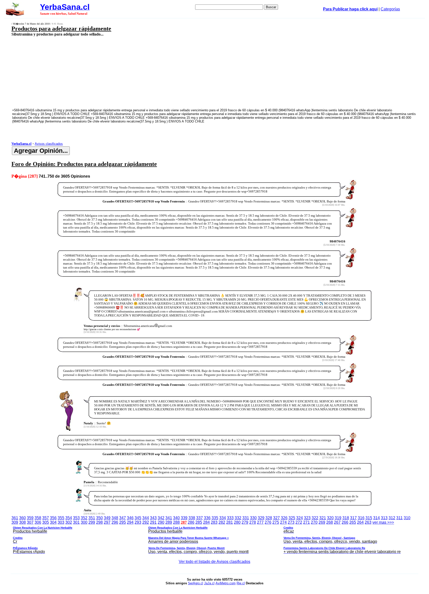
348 (114, 518)
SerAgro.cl (195, 583)
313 (384, 518)
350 (99, 518)
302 (68, 522)
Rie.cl (241, 583)
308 (22, 522)
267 (337, 522)
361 (14, 518)
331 (245, 518)
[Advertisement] (163, 72)
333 (230, 518)
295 (122, 522)
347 (122, 518)
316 (361, 518)
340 (176, 518)
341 (168, 518)
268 (329, 522)
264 (360, 522)
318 (345, 518)
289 (168, 522)
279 (245, 522)
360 (22, 518)
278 (252, 522)
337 (199, 518)
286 (191, 522)
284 (206, 522)
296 (114, 522)
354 (68, 518)
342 (161, 518)
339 (184, 518)
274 (283, 522)
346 (130, 518)
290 (161, 522)
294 (130, 522)
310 (407, 518)
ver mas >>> (207, 537)
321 (322, 518)
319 (338, 518)
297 (107, 522)
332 (238, 518)
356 (53, 518)
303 (61, 522)
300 (84, 522)
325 (291, 518)
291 (153, 522)
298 (99, 522)
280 (237, 522)
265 (352, 522)
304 (53, 522)
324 (299, 518)
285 (198, 522)
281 (229, 522)
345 (138, 518)
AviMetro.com (225, 583)
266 (345, 522)
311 (399, 518)
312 (392, 518)
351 (91, 518)
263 (368, 522)
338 (191, 518)
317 (353, 518)
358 (38, 518)
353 (76, 518)
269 (322, 522)
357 (45, 518)
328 (268, 518)
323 (307, 518)
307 (30, 522)
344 (145, 518)
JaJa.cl (209, 583)
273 (291, 522)
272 (298, 522)
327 (276, 518)
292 (145, 522)
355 (61, 518)
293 (138, 522)
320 (330, 518)
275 (275, 522)
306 (38, 522)
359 (30, 518)
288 (176, 522)
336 (207, 518)
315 (368, 518)
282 (221, 522)
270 (314, 522)
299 (91, 522)
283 (214, 522)
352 (84, 518)
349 (107, 518)
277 (260, 522)
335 (215, 518)
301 (76, 522)
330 (253, 518)
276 (268, 522)
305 (45, 522)
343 (153, 518)
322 (315, 518)
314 (376, 518)
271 (306, 522)
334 (222, 518)
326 (284, 518)
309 (14, 522)
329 (261, 518)
